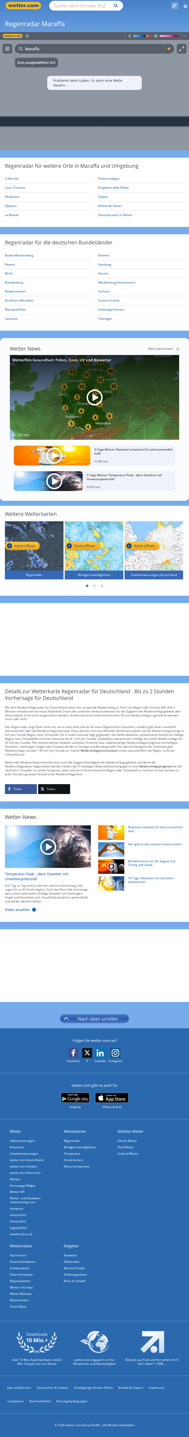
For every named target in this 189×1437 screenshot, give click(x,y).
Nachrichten (18, 1255)
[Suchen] (114, 6)
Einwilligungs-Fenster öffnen (93, 1388)
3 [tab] (101, 585)
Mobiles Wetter (130, 1131)
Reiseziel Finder (74, 1268)
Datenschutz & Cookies (52, 1388)
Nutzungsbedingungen (71, 1401)
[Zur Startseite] (24, 5)
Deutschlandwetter (23, 1262)
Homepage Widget (22, 1185)
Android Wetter (128, 1153)
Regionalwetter (20, 1281)
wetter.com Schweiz (23, 1166)
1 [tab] (87, 585)
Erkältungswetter (75, 1274)
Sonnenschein (73, 1160)
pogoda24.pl (18, 1228)
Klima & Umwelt (75, 1281)
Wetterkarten (75, 1131)
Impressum (156, 1388)
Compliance (15, 1401)
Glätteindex (71, 1262)
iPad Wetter (126, 1147)
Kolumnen (17, 1147)
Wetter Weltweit (21, 1294)
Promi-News (18, 1306)
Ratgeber (71, 1245)
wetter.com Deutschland (26, 1160)
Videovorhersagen (22, 1141)
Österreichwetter (21, 1274)
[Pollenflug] (174, 5)
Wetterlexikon (19, 1300)
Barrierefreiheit (40, 1401)
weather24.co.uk (21, 1234)
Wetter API (17, 1192)
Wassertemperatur (77, 1166)
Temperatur (72, 1153)
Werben (15, 1179)
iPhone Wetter (127, 1141)
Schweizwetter (20, 1268)
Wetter (15, 1131)
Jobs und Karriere (19, 1388)
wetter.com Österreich (25, 1173)
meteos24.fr (18, 1215)
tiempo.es (16, 1208)
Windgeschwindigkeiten (80, 1147)
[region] (94, 91)
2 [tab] (94, 585)
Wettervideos (21, 1245)
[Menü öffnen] (183, 5)
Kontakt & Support (130, 1388)
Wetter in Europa (21, 1287)
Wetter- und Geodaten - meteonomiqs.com (26, 1200)
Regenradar (72, 1141)
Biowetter (70, 1255)
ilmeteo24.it (18, 1221)
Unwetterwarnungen (24, 1153)
